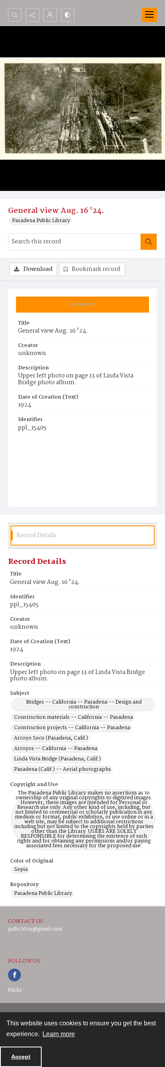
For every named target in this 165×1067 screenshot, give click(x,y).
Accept (20, 1056)
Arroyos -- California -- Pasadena (55, 749)
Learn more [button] (58, 1034)
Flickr (15, 990)
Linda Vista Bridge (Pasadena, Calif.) (57, 759)
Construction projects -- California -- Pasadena (72, 728)
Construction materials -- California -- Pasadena (73, 718)
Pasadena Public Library (41, 221)
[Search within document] (149, 242)
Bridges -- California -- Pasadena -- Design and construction (84, 704)
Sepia (21, 870)
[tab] (82, 304)
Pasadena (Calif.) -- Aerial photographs (62, 770)
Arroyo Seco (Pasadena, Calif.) (51, 738)
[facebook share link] (14, 975)
